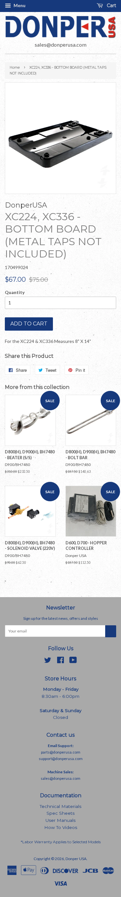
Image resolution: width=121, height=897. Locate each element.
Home (15, 67)
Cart (111, 5)
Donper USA (76, 858)
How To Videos (60, 827)
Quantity (15, 292)
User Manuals (60, 820)
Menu (19, 5)
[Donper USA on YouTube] (73, 661)
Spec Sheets (60, 813)
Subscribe (110, 631)
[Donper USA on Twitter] (47, 661)
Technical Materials (60, 806)
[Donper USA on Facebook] (60, 661)
